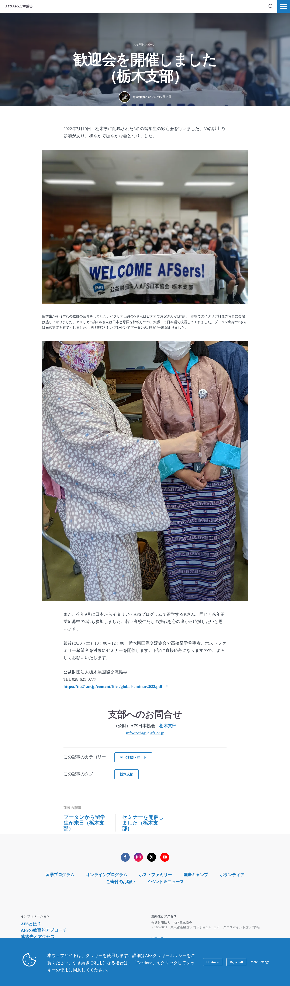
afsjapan (141, 96)
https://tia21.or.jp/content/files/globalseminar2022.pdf (112, 686)
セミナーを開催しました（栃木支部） (143, 822)
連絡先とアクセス (38, 936)
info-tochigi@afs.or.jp (145, 733)
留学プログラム (60, 874)
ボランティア (232, 874)
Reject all (236, 962)
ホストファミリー (155, 874)
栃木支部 (167, 725)
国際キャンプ (195, 874)
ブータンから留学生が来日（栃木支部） (84, 822)
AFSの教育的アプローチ (44, 930)
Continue (212, 962)
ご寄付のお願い (120, 881)
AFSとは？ (31, 923)
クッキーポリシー (170, 955)
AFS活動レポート (144, 44)
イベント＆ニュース (165, 881)
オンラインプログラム (106, 874)
